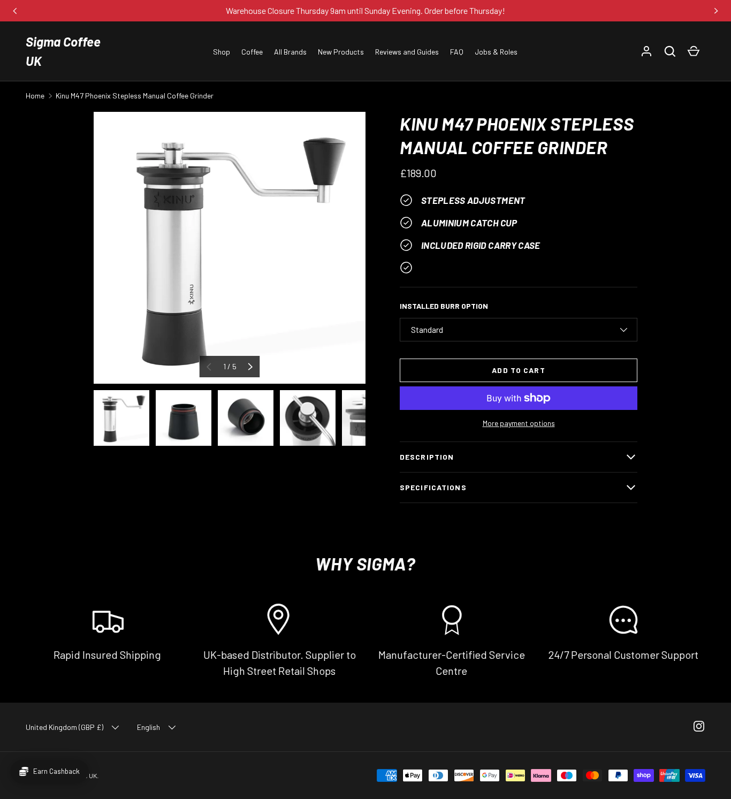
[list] (230, 248)
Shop (221, 51)
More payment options (519, 423)
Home (35, 95)
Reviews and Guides (407, 51)
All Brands (290, 51)
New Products (341, 51)
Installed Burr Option (444, 305)
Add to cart (518, 370)
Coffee (252, 51)
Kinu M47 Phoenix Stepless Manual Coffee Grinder (135, 95)
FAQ (456, 51)
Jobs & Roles (496, 51)
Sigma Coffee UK (63, 51)
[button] (670, 51)
